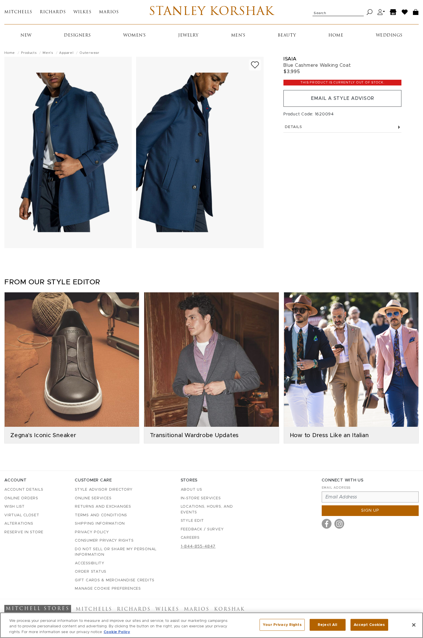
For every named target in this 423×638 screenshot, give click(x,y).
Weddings (389, 35)
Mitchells (18, 12)
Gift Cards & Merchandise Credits (115, 580)
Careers (190, 538)
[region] (211, 625)
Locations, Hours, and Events (207, 509)
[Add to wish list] (255, 65)
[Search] (370, 12)
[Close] (413, 624)
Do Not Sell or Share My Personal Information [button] (116, 552)
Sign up (370, 511)
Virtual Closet (21, 515)
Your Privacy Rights (282, 624)
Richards (53, 12)
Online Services (93, 498)
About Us (191, 490)
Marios (109, 12)
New (26, 35)
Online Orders (21, 498)
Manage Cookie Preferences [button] (108, 589)
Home (335, 35)
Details (293, 127)
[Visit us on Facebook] (326, 524)
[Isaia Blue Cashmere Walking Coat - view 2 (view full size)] (200, 152)
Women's (134, 35)
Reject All (327, 624)
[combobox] (338, 12)
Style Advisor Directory (103, 490)
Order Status (90, 572)
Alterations (18, 523)
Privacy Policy (92, 532)
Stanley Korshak (211, 12)
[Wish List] (404, 12)
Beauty (287, 35)
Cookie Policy (117, 632)
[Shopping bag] (416, 12)
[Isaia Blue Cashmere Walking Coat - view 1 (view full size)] (68, 152)
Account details (23, 490)
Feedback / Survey (202, 529)
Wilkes (82, 12)
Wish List (14, 507)
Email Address (336, 487)
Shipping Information (100, 523)
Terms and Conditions (101, 515)
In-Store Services (201, 498)
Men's (238, 35)
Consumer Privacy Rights (104, 540)
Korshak (229, 609)
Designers (77, 35)
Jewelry (188, 35)
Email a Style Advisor (342, 98)
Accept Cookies (369, 624)
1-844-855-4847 (198, 546)
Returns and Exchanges (103, 507)
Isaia (290, 58)
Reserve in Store (23, 532)
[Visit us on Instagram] (339, 524)
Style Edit (192, 521)
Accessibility (89, 563)
